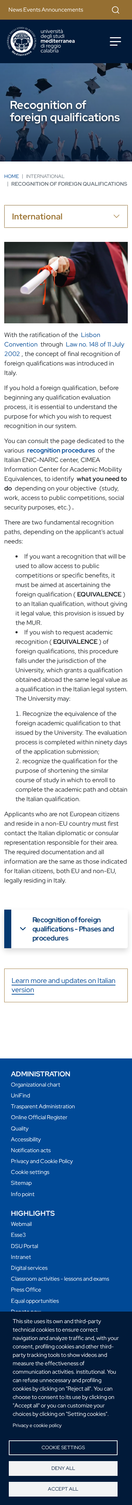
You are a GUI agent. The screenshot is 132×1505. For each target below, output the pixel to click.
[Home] (41, 41)
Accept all (63, 1489)
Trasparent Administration (43, 1106)
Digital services (29, 1268)
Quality (20, 1128)
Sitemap (21, 1183)
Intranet (21, 1257)
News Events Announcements (45, 9)
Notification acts (31, 1150)
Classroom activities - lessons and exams (60, 1278)
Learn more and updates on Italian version (63, 985)
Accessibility (26, 1139)
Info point (22, 1194)
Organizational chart (35, 1084)
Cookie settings (63, 1447)
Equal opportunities (35, 1301)
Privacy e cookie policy (37, 1425)
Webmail (21, 1224)
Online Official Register (39, 1117)
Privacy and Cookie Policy (42, 1161)
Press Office (26, 1289)
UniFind (20, 1095)
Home (11, 176)
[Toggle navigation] (115, 41)
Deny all (63, 1468)
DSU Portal (24, 1246)
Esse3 (18, 1235)
